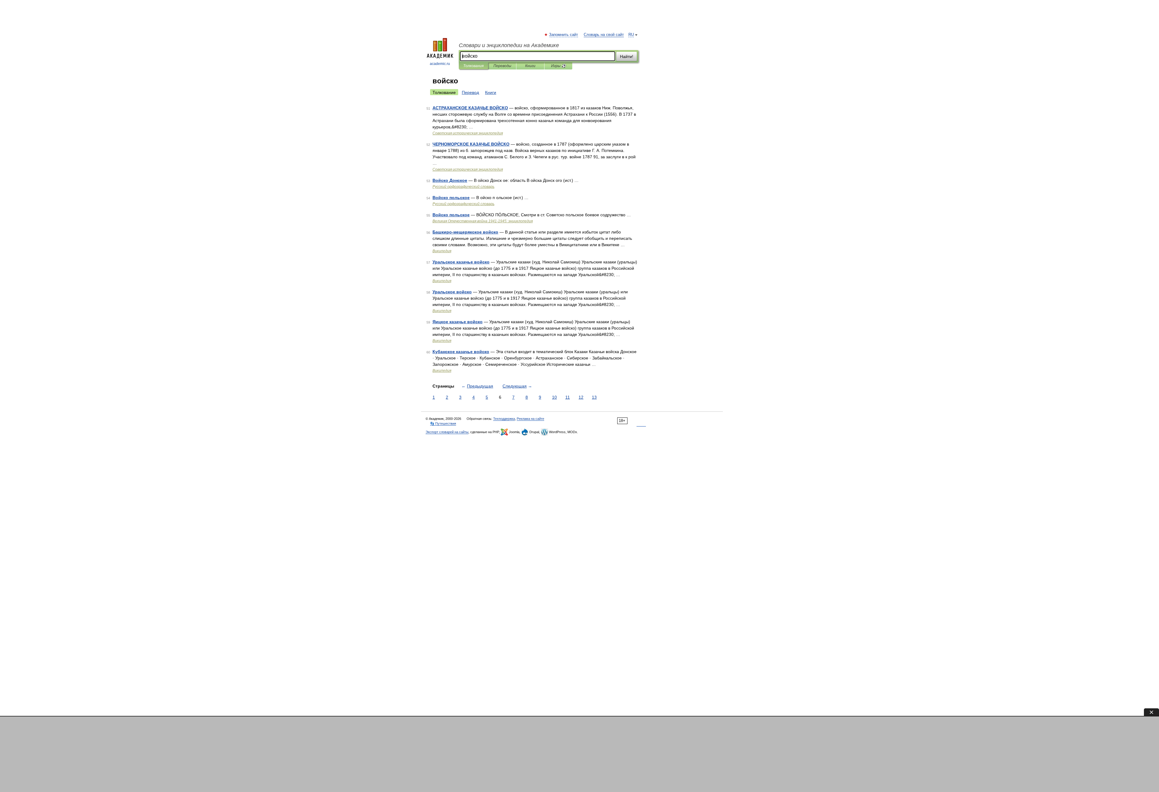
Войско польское (451, 197)
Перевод (470, 92)
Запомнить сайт (564, 35)
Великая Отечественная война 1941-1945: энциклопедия (483, 221)
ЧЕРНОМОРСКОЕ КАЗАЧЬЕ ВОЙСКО (471, 144)
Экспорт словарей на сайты (447, 432)
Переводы (502, 66)
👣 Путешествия (443, 423)
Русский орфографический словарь (463, 187)
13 (594, 397)
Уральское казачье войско (461, 261)
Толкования (473, 66)
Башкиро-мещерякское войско (465, 232)
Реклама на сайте (530, 418)
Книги (530, 66)
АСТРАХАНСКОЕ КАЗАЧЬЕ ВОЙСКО (470, 107)
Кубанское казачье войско (461, 351)
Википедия (442, 251)
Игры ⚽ (558, 66)
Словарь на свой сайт (604, 35)
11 (567, 397)
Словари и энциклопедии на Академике (509, 45)
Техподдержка (504, 418)
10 (554, 397)
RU (631, 35)
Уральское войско (452, 291)
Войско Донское (450, 180)
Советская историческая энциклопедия (468, 133)
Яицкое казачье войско (458, 321)
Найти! (626, 56)
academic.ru (440, 64)
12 (581, 397)
